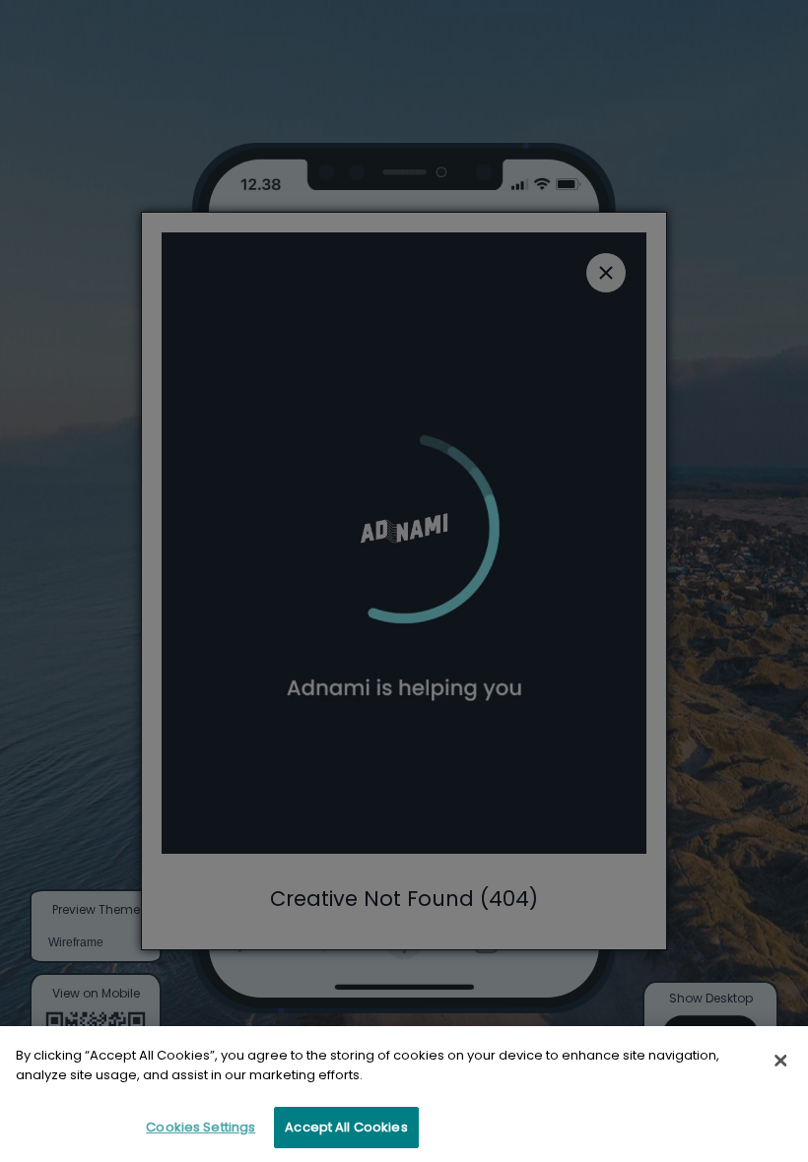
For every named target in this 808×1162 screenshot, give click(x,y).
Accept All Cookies (346, 1127)
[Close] (780, 1060)
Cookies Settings (200, 1127)
